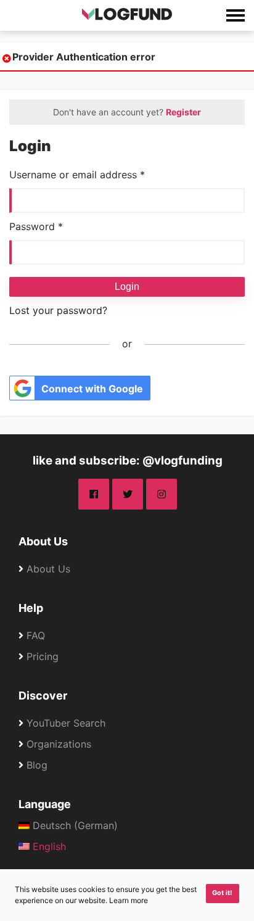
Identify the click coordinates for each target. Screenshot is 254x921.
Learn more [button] (128, 900)
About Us (43, 541)
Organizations (59, 744)
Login (127, 286)
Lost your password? (58, 310)
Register (183, 112)
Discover (42, 695)
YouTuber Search (66, 723)
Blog (37, 765)
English (48, 846)
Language (44, 804)
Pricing (43, 656)
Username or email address (77, 174)
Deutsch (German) (74, 825)
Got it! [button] (222, 893)
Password (36, 226)
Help (30, 607)
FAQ (36, 635)
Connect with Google (92, 388)
